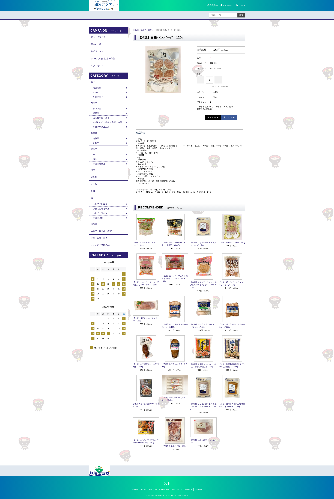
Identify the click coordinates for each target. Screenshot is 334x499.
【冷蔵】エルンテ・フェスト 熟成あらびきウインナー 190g (146, 283)
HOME (136, 30)
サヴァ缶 (97, 108)
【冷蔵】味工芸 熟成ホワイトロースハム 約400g (203, 325)
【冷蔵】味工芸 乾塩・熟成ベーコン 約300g (232, 325)
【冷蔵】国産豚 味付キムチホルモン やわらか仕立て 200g (203, 365)
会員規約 (188, 490)
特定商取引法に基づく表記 (142, 490)
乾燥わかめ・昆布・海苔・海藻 (107, 122)
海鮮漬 (96, 113)
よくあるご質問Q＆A (101, 245)
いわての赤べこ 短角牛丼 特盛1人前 (146, 405)
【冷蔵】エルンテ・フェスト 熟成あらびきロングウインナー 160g (175, 278)
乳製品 (96, 143)
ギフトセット (97, 66)
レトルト (95, 184)
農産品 (94, 149)
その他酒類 (98, 218)
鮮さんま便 (96, 44)
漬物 (95, 159)
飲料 (93, 191)
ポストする (214, 117)
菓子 (93, 82)
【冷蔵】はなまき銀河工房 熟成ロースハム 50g (203, 243)
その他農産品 (99, 164)
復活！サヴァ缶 (98, 37)
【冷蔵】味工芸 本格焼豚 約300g (174, 365)
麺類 (93, 170)
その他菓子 (98, 97)
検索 (241, 15)
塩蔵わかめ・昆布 (101, 118)
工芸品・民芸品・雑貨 (101, 231)
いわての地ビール (101, 209)
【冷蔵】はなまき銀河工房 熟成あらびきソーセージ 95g (232, 405)
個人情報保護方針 (162, 490)
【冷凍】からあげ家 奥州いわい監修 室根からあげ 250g (146, 441)
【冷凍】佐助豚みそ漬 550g (174, 446)
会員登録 (214, 5)
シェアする (230, 117)
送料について (177, 490)
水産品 (94, 103)
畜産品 (143, 30)
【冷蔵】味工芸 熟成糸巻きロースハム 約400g (175, 325)
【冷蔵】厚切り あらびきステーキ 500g (146, 319)
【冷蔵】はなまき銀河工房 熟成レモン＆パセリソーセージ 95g (203, 406)
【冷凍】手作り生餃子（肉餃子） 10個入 (173, 398)
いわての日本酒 (100, 204)
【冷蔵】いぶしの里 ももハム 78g (203, 441)
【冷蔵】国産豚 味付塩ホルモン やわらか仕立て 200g (232, 365)
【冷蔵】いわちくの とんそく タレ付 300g (145, 243)
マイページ (228, 5)
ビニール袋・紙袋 (99, 238)
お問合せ (198, 490)
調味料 (94, 177)
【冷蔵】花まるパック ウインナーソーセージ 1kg (232, 283)
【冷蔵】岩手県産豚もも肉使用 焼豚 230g (146, 365)
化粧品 (94, 224)
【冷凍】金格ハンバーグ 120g (232, 242)
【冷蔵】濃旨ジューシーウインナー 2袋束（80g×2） (174, 243)
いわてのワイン (100, 213)
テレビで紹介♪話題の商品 (103, 58)
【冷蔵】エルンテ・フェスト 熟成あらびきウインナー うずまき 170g (203, 284)
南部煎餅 (97, 88)
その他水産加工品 (101, 127)
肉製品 (150, 30)
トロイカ (97, 92)
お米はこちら (97, 51)
